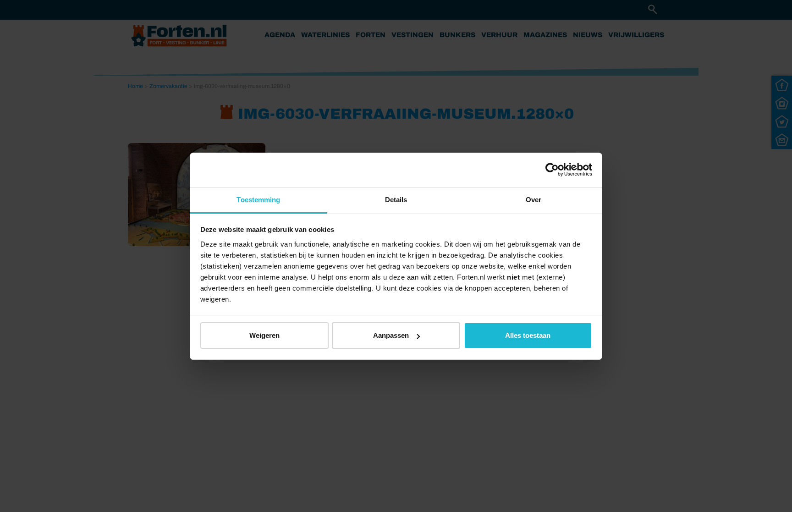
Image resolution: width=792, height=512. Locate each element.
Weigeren (264, 335)
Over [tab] (533, 200)
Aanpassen (391, 335)
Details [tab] (396, 200)
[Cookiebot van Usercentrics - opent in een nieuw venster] (552, 169)
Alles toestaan (527, 335)
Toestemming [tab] (258, 200)
